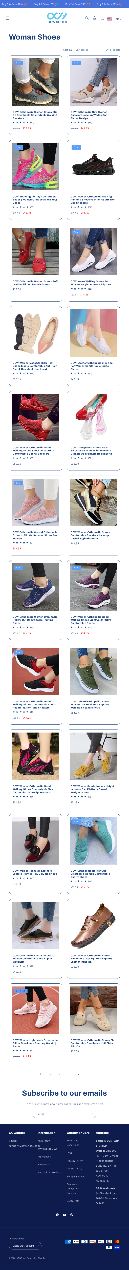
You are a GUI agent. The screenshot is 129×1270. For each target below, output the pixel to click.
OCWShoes (21, 1258)
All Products (45, 1156)
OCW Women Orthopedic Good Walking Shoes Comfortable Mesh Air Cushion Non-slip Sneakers (34, 789)
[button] (7, 18)
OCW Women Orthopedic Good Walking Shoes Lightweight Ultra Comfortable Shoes (91, 619)
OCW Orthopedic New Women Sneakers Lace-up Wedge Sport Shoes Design (90, 115)
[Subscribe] (92, 1114)
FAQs (69, 1152)
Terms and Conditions (73, 1142)
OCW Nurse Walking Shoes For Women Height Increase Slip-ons (91, 283)
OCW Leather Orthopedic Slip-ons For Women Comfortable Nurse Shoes (92, 366)
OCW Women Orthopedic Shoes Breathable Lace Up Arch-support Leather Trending (91, 958)
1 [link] (40, 1074)
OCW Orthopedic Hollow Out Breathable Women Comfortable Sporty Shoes (90, 873)
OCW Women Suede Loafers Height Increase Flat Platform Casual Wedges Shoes (92, 789)
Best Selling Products (50, 1172)
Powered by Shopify (36, 1258)
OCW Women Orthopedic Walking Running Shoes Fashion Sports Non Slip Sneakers (93, 199)
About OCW (44, 1140)
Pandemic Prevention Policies (73, 1188)
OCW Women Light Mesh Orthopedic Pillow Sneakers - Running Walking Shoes (35, 1043)
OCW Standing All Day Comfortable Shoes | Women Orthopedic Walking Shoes (35, 199)
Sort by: (67, 49)
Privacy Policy (75, 1160)
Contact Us (73, 1200)
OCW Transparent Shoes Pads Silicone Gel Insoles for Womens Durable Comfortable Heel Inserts (91, 450)
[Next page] (88, 1074)
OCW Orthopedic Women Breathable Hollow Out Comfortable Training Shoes (35, 619)
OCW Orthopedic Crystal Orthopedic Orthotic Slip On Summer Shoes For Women (35, 535)
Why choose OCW (47, 1148)
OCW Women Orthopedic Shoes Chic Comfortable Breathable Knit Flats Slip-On (93, 1043)
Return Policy (74, 1168)
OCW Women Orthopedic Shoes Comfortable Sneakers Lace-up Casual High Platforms (90, 535)
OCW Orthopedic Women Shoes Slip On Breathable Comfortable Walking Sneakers (35, 115)
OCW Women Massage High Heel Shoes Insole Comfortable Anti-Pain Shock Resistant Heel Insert (35, 366)
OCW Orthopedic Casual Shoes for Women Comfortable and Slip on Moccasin (34, 958)
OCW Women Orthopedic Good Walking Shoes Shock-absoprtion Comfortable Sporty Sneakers (33, 450)
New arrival (44, 1164)
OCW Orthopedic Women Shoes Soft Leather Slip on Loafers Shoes (35, 283)
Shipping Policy (75, 1176)
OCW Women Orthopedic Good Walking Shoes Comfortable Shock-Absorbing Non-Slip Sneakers (35, 704)
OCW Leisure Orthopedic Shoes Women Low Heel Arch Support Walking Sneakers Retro (90, 704)
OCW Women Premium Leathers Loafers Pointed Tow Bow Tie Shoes (35, 872)
